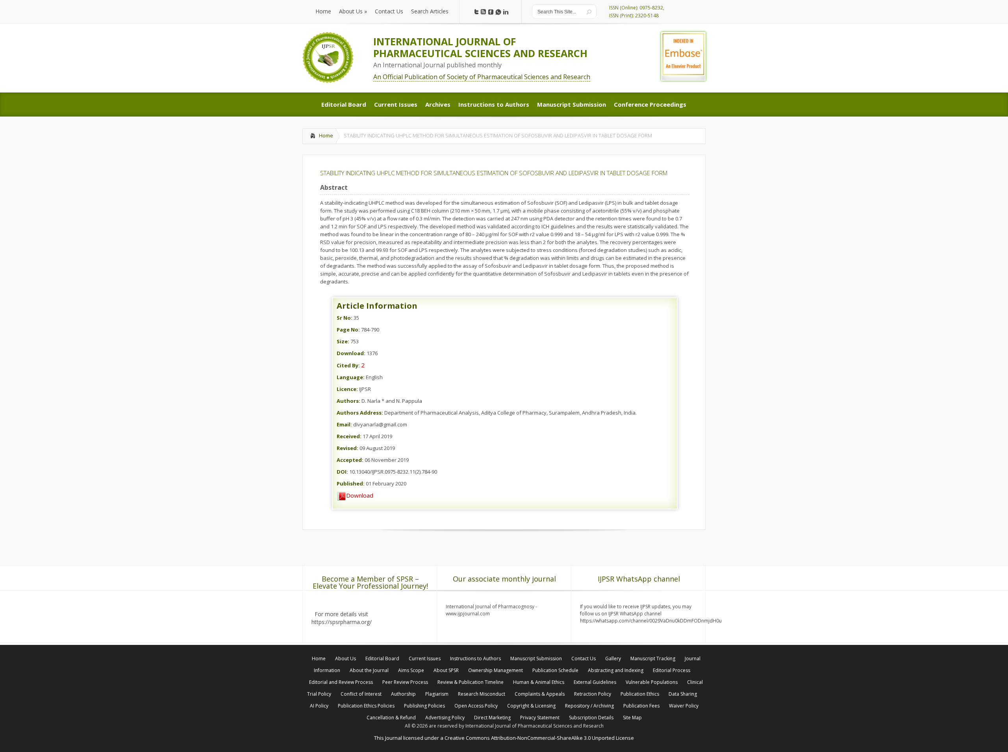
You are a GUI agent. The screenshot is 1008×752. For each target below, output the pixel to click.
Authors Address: (360, 412)
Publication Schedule (555, 670)
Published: (351, 483)
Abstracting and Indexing (615, 670)
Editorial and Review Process (341, 682)
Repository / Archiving (589, 705)
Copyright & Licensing (531, 705)
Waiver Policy (684, 705)
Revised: (347, 448)
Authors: (348, 400)
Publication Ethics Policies (366, 705)
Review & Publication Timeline (470, 682)
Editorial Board (382, 658)
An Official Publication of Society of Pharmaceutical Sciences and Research (481, 76)
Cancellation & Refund (391, 717)
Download (359, 495)
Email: (344, 424)
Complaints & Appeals (540, 694)
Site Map (632, 717)
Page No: (348, 329)
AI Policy (319, 705)
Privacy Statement (540, 717)
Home (326, 135)
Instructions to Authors (475, 658)
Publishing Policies (424, 705)
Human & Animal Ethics (538, 682)
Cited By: (348, 365)
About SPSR (446, 670)
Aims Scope (411, 670)
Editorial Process (671, 670)
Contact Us (583, 658)
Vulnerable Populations (652, 682)
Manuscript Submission (536, 658)
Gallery (613, 658)
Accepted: (350, 459)
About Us (345, 658)
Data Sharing (683, 694)
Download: (351, 353)
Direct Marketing (492, 717)
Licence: (347, 389)
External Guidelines (595, 682)
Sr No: (344, 317)
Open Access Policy (476, 705)
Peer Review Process (405, 682)
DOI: (342, 471)
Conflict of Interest (361, 694)
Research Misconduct (481, 694)
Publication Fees (641, 705)
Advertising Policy (445, 717)
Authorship (403, 694)
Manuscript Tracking (652, 658)
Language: (351, 377)
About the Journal (369, 670)
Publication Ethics (640, 694)
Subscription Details (591, 717)
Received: (349, 436)
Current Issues (425, 658)
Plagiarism (436, 694)
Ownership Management (495, 670)
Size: (343, 341)
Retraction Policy (592, 694)
